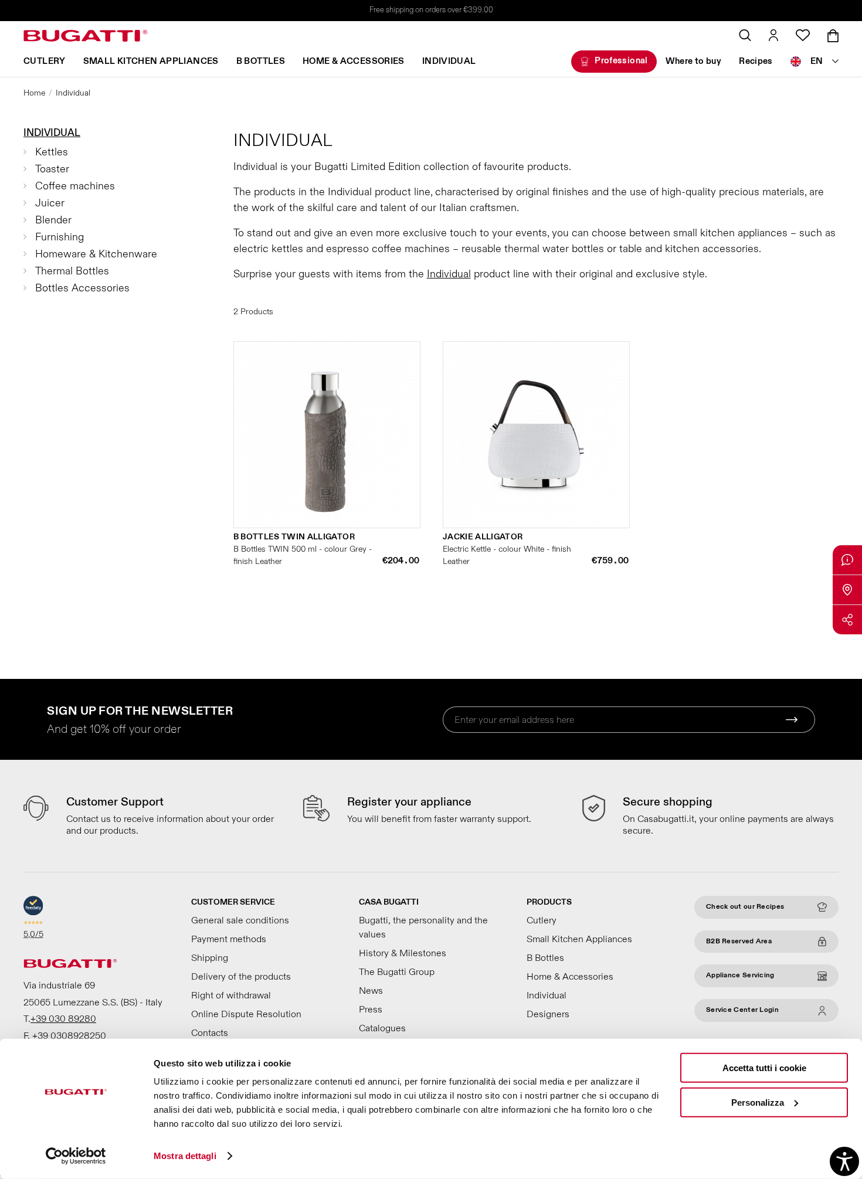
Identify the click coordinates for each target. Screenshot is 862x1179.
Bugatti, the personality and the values (423, 927)
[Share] (847, 619)
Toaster (52, 169)
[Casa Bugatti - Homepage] (85, 35)
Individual (449, 61)
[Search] (745, 35)
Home (34, 93)
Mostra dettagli (185, 1156)
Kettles (51, 152)
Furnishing (59, 237)
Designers (548, 1014)
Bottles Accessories (82, 288)
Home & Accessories (354, 61)
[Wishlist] (803, 35)
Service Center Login (742, 1009)
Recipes (756, 61)
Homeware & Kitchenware (96, 254)
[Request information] (847, 560)
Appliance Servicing (740, 975)
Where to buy (694, 61)
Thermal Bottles (72, 271)
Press (370, 1009)
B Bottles (260, 61)
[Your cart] (833, 35)
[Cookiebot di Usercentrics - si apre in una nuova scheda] (76, 1156)
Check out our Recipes (745, 906)
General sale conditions (240, 920)
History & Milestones (402, 953)
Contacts (209, 1033)
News (371, 991)
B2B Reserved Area (739, 941)
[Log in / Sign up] (773, 35)
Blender (53, 220)
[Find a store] (847, 589)
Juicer (50, 203)
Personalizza (757, 1102)
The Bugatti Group (397, 972)
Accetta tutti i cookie (764, 1068)
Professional (621, 60)
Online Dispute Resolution (246, 1014)
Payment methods (228, 939)
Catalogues (382, 1028)
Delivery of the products (241, 977)
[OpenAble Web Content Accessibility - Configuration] (844, 1161)
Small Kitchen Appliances (151, 61)
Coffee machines (75, 186)
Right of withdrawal (231, 995)
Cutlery (44, 61)
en (816, 61)
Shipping (209, 958)
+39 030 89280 (63, 1019)
